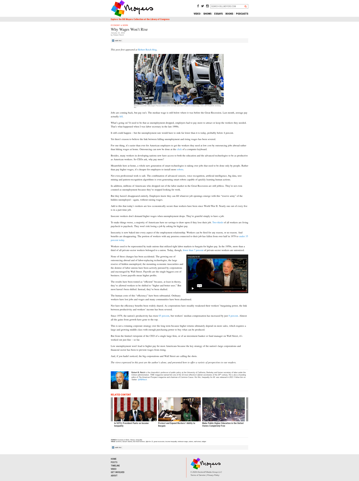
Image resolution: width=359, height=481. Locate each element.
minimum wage (183, 441)
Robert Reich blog (147, 49)
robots (180, 169)
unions (191, 441)
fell (121, 116)
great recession (159, 441)
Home (113, 459)
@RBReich (142, 380)
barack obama (127, 441)
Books (229, 13)
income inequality (171, 441)
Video (197, 13)
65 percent (164, 315)
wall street (197, 441)
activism (119, 441)
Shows (207, 13)
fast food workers (139, 441)
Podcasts (242, 13)
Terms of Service (197, 475)
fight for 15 (149, 441)
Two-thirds (217, 222)
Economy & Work (119, 25)
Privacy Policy (213, 475)
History (132, 440)
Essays (218, 13)
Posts (114, 462)
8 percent (233, 315)
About (114, 475)
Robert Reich (118, 35)
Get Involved (117, 472)
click (179, 149)
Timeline (115, 465)
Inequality (139, 440)
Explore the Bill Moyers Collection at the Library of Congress (140, 19)
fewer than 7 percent (193, 250)
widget (204, 441)
